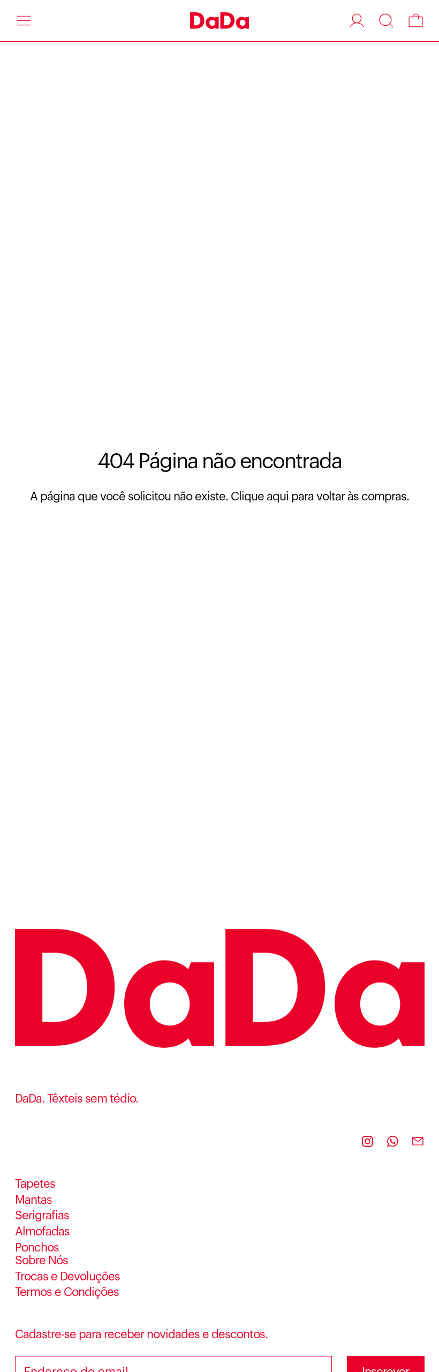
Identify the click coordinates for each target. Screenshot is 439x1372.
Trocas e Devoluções (67, 1277)
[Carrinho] (416, 20)
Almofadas (42, 1232)
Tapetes (35, 1184)
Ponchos (37, 1248)
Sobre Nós (41, 1260)
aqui (278, 497)
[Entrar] (357, 20)
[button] (386, 20)
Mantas (33, 1200)
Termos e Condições (67, 1292)
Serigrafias (42, 1215)
